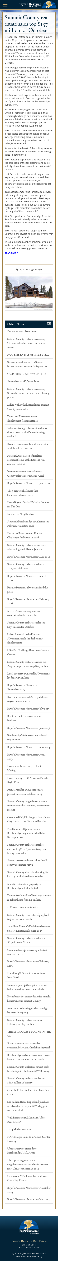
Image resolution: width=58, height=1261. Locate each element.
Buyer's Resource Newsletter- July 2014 (28, 1199)
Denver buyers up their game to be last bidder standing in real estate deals (27, 987)
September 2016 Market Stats (23, 381)
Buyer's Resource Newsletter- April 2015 (26, 756)
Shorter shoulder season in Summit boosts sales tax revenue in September (27, 364)
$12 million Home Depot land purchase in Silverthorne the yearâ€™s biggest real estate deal (28, 1106)
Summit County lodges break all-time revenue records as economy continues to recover (28, 805)
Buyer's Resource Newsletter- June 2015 (28, 727)
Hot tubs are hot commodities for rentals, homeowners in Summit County (29, 998)
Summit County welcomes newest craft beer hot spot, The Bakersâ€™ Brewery (28, 1068)
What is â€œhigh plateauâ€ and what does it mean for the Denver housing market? (27, 432)
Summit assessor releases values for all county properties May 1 (27, 862)
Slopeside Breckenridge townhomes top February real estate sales (28, 523)
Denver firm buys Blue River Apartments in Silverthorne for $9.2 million (29, 897)
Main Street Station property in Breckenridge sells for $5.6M (24, 886)
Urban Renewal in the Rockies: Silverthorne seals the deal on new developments (25, 638)
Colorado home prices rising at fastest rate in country (27, 952)
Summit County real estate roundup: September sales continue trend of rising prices (28, 393)
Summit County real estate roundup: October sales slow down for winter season (26, 343)
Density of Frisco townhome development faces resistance (22, 418)
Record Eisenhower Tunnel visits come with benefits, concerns (27, 446)
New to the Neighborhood (21, 514)
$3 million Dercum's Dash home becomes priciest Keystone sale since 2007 (28, 928)
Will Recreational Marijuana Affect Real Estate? (26, 1119)
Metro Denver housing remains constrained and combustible (23, 613)
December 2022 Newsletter (22, 331)
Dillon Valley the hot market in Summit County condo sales (28, 406)
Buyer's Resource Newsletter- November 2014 (29, 1190)
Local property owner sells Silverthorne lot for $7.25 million (28, 675)
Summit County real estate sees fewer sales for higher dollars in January (27, 547)
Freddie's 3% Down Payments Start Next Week (26, 975)
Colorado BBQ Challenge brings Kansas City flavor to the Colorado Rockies (28, 819)
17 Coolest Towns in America (22, 907)
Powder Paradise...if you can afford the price (27, 589)
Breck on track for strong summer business (24, 718)
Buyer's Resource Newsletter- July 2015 (28, 708)
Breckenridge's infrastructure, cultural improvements (27, 737)
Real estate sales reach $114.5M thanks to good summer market (27, 699)
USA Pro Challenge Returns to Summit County (28, 652)
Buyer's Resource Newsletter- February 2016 (28, 601)
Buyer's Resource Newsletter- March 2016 (26, 578)
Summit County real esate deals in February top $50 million (25, 1022)
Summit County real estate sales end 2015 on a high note (26, 566)
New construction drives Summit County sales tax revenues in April (25, 473)
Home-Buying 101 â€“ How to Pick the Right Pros (28, 780)
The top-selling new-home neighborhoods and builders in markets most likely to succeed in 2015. (27, 1164)
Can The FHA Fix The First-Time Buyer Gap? (29, 1092)
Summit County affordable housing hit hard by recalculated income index (27, 874)
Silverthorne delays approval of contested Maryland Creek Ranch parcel (28, 1045)
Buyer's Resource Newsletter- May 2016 (28, 556)
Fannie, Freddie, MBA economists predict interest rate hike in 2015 (25, 791)
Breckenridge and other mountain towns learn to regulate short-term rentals (28, 1057)
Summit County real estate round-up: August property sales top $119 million (27, 664)
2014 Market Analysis (19, 1129)
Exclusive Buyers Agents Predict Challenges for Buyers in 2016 (24, 535)
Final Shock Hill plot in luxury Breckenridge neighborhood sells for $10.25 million (26, 833)
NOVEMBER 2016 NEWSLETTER (28, 354)
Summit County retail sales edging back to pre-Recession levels (28, 917)
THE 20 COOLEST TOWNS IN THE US (29, 1033)
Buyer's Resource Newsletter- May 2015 (28, 747)
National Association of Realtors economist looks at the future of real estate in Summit (26, 459)
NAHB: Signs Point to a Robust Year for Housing (28, 1139)
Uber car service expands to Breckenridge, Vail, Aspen (22, 1150)
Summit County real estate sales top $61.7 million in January (26, 1080)
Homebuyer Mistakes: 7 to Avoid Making (24, 768)
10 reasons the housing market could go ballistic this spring (27, 1010)
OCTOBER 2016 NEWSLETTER (26, 374)
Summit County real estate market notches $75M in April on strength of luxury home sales (27, 848)
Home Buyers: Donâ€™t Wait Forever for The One (28, 504)
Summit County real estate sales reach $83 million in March (27, 940)
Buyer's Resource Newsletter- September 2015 (23, 687)
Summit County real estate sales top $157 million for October (26, 624)
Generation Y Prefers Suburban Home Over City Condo (27, 1178)
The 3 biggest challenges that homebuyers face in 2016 (22, 492)
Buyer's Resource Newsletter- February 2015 (28, 963)
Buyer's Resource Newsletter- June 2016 (28, 483)
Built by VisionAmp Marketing (29, 1256)
